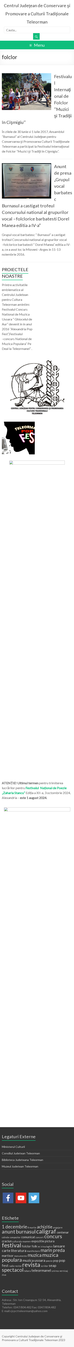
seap (52, 1265)
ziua (4, 1274)
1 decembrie (14, 1226)
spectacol (12, 1270)
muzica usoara (34, 1260)
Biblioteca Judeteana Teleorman (22, 1160)
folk (34, 1246)
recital (18, 1266)
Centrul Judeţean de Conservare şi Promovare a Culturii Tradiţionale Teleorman (37, 13)
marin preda (52, 1250)
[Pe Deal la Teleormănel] (37, 362)
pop (55, 1260)
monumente (20, 1256)
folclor (26, 1246)
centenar (63, 1232)
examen (26, 1241)
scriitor (44, 1266)
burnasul (26, 1231)
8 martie (32, 1227)
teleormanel (41, 1270)
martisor (8, 1255)
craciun (7, 1241)
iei (39, 1246)
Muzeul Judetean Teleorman (20, 1166)
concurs (53, 1236)
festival (11, 1245)
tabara (27, 1270)
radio (11, 1266)
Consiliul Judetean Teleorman (21, 1153)
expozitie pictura (42, 1241)
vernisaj (63, 1270)
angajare (57, 1227)
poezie (49, 1260)
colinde (5, 1237)
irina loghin (47, 1246)
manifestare (33, 1251)
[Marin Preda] (37, 462)
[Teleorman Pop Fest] (18, 424)
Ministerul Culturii (13, 1146)
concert (40, 1237)
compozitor (15, 1237)
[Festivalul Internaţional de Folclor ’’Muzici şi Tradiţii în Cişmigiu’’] (26, 75)
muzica (35, 1255)
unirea (55, 1270)
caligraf (46, 1231)
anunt (8, 1231)
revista (31, 1264)
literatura (18, 1250)
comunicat (28, 1237)
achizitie (44, 1226)
